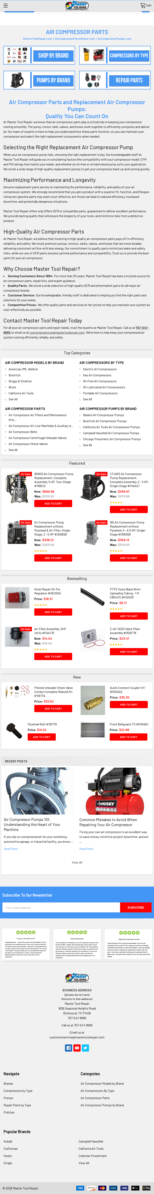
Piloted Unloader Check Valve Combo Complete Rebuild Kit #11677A (53, 692)
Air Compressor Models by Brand (34, 362)
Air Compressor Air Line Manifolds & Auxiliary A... (41, 426)
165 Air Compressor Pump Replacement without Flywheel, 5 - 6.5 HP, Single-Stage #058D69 (128, 528)
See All (13, 399)
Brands (8, 1083)
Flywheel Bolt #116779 (42, 724)
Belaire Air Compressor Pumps (103, 415)
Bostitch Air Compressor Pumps (105, 421)
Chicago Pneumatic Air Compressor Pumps (112, 439)
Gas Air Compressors (97, 375)
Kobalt (8, 1141)
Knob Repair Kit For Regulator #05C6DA (47, 591)
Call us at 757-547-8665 (77, 1025)
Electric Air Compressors (100, 369)
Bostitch (14, 375)
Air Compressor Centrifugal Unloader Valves (38, 438)
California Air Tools (21, 393)
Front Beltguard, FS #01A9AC (129, 724)
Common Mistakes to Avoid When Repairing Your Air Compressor (108, 822)
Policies (9, 1112)
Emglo (8, 1163)
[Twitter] (85, 1048)
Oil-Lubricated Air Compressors (104, 387)
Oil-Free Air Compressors (100, 381)
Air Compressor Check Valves (28, 444)
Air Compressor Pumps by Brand (108, 408)
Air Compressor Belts (23, 432)
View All (77, 862)
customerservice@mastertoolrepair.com (57, 332)
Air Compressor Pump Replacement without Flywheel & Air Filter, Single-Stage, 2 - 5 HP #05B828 (52, 528)
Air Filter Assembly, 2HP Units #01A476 (50, 631)
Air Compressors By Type (101, 362)
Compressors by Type (18, 1090)
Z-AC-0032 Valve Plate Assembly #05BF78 (125, 631)
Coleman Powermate (93, 1156)
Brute (12, 387)
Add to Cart (53, 503)
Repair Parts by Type (17, 1105)
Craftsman (11, 1148)
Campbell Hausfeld (91, 1141)
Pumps (8, 1098)
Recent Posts (16, 761)
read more (11, 849)
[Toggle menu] (5, 5)
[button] (39, 55)
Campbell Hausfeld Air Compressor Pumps (111, 433)
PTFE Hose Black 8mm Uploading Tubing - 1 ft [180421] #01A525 (125, 593)
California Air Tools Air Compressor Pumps (111, 427)
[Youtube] (77, 1048)
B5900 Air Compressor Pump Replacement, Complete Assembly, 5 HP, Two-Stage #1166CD (53, 480)
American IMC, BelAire (23, 369)
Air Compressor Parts (25, 408)
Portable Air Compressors (100, 393)
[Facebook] (68, 1048)
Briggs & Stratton (20, 381)
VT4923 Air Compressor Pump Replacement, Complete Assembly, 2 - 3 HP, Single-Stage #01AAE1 (129, 480)
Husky (8, 1156)
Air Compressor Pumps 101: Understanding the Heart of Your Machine (32, 824)
